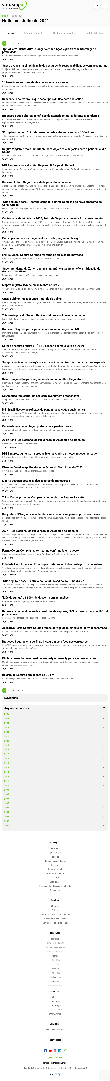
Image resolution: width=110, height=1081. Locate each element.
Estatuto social (55, 869)
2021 (6, 736)
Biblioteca (55, 906)
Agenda (55, 955)
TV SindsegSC (55, 1005)
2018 (6, 749)
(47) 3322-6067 (55, 1057)
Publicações (55, 977)
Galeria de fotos (55, 1009)
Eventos (55, 968)
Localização (55, 881)
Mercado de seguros (55, 1029)
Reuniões (56, 960)
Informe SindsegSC (34, 33)
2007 (6, 798)
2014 (6, 767)
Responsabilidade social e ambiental (55, 886)
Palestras (55, 972)
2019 (6, 745)
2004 (6, 812)
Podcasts (55, 981)
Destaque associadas (64, 33)
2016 (6, 758)
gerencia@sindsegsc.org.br (55, 1062)
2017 (6, 754)
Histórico (55, 856)
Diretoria (55, 865)
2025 (6, 718)
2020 (6, 740)
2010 (6, 785)
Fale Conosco (55, 1039)
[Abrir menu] (105, 6)
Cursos (56, 964)
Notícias (11, 33)
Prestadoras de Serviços (55, 918)
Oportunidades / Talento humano (55, 914)
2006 (6, 803)
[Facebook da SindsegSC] (45, 1051)
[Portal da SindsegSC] (64, 1051)
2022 (6, 731)
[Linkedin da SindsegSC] (59, 1051)
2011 (6, 781)
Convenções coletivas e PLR (55, 922)
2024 (6, 723)
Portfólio (55, 848)
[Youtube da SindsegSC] (50, 1051)
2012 (6, 776)
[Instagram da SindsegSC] (55, 1051)
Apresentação (55, 852)
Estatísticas (55, 1023)
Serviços (55, 900)
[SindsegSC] (14, 5)
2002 (6, 821)
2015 (6, 763)
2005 (6, 807)
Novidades (55, 932)
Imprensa (55, 991)
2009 (6, 789)
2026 (6, 714)
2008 (6, 794)
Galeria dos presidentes (55, 861)
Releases (55, 997)
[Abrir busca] (97, 6)
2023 (6, 727)
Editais (55, 910)
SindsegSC (55, 842)
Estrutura (55, 877)
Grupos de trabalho (55, 873)
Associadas (55, 890)
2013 (6, 772)
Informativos (55, 1013)
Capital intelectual (94, 33)
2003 (6, 816)
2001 (6, 825)
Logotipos (55, 1001)
